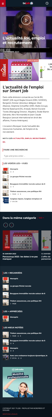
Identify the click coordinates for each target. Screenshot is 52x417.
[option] (19, 70)
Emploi (28, 138)
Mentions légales (10, 414)
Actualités (18, 138)
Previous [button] (2, 70)
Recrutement (39, 138)
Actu (5, 33)
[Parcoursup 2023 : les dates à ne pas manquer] (19, 70)
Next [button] (50, 70)
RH (4, 142)
